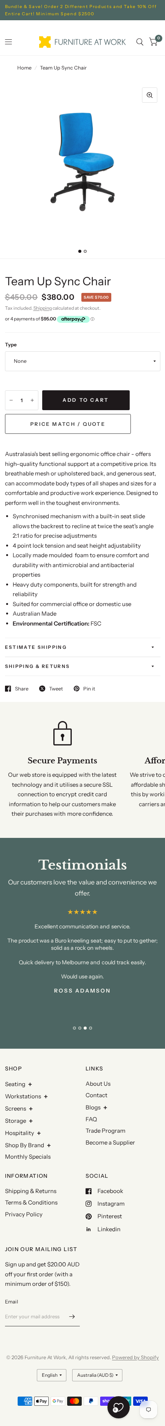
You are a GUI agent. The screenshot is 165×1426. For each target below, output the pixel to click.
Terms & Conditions (31, 1202)
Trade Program (105, 1130)
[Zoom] (149, 95)
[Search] (140, 42)
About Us (98, 1083)
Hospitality (19, 1133)
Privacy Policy (24, 1214)
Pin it (89, 689)
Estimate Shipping (36, 647)
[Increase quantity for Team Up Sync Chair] (32, 400)
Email (11, 1301)
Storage (15, 1120)
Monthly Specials (28, 1156)
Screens (15, 1108)
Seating (15, 1084)
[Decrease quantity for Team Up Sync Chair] (11, 400)
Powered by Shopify (135, 1357)
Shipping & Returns (37, 666)
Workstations (23, 1096)
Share (21, 689)
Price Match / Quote (67, 424)
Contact (96, 1095)
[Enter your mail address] (72, 1316)
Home (24, 68)
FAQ (91, 1119)
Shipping (42, 308)
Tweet (56, 689)
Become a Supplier (110, 1142)
